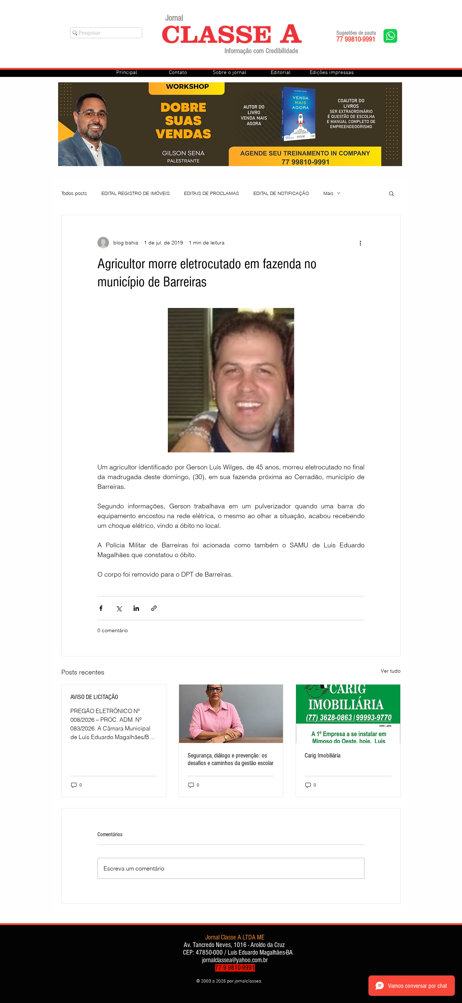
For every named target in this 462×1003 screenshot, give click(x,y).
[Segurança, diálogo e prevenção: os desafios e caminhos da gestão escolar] (231, 714)
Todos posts (74, 193)
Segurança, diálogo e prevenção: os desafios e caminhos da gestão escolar (231, 759)
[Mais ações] (360, 242)
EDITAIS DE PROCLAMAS (211, 193)
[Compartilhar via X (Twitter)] (118, 608)
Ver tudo (391, 671)
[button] (391, 193)
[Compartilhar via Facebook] (100, 608)
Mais (328, 193)
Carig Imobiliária (322, 755)
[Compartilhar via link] (154, 608)
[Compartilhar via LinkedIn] (136, 608)
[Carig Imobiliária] (348, 714)
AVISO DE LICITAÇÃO (94, 697)
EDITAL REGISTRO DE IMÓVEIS (135, 193)
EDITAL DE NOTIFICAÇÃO (281, 193)
